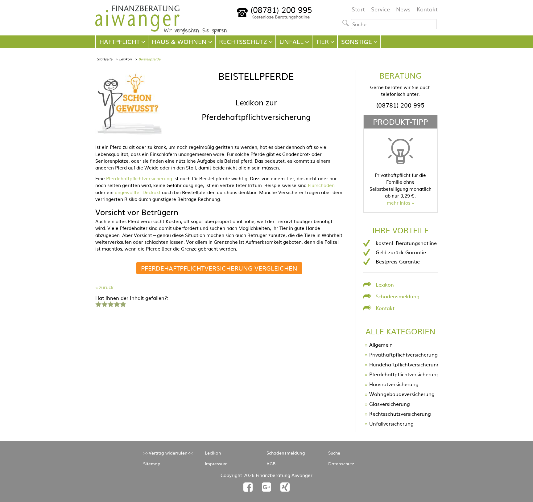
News (403, 9)
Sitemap (151, 463)
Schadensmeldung (397, 296)
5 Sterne (123, 303)
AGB (270, 463)
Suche (334, 453)
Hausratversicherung (394, 384)
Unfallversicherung (391, 423)
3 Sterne (110, 303)
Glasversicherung (389, 403)
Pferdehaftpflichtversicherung (139, 178)
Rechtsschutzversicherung (400, 413)
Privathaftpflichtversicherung (403, 354)
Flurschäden (321, 185)
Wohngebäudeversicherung (402, 394)
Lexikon (125, 58)
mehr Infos (398, 202)
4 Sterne (116, 303)
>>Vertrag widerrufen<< (168, 453)
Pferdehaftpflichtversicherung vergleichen (219, 267)
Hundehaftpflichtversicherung (404, 364)
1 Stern (97, 303)
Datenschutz (341, 463)
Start (358, 9)
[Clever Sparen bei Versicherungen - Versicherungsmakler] (161, 32)
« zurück (104, 287)
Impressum (216, 463)
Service (380, 9)
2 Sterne (104, 303)
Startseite (104, 58)
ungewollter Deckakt (138, 192)
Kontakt (427, 9)
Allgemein (381, 344)
